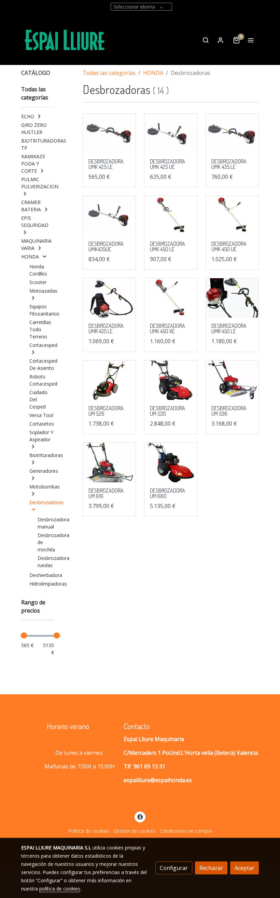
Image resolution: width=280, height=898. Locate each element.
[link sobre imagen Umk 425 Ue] (170, 133)
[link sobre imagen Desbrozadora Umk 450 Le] (170, 216)
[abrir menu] (250, 40)
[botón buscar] (205, 40)
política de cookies (59, 888)
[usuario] (220, 40)
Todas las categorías (109, 73)
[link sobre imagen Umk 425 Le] (109, 133)
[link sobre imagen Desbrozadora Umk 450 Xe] (170, 298)
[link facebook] (140, 816)
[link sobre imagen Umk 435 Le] (232, 133)
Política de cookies (88, 831)
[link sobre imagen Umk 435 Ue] (109, 216)
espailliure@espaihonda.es (158, 780)
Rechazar (211, 868)
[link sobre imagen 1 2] (232, 298)
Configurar (174, 868)
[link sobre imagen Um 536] (232, 380)
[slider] (24, 635)
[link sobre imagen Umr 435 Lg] (109, 298)
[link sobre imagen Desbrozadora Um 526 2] (109, 380)
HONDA (153, 73)
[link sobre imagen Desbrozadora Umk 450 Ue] (232, 216)
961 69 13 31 (149, 766)
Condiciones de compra (186, 831)
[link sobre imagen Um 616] (109, 462)
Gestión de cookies (134, 831)
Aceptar (244, 868)
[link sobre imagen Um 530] (170, 380)
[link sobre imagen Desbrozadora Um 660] (170, 462)
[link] (65, 40)
